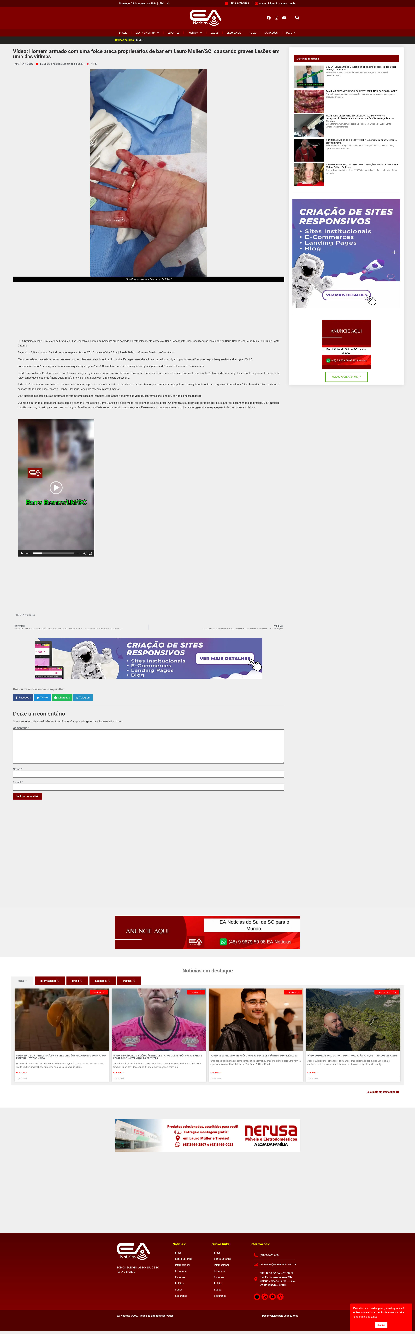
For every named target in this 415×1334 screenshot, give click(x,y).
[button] (297, 17)
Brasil (123, 32)
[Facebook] (268, 17)
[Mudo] (85, 553)
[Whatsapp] (280, 1296)
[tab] (22, 980)
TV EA (252, 32)
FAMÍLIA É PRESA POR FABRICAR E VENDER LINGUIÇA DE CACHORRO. (362, 91)
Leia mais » (21, 1073)
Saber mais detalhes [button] (365, 1316)
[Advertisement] (148, 308)
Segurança (234, 32)
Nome (17, 769)
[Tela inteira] (90, 553)
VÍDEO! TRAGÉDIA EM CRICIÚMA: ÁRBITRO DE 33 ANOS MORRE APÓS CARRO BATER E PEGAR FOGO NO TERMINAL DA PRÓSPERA (157, 1057)
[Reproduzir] (22, 553)
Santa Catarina (145, 32)
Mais (289, 32)
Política (193, 32)
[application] (56, 488)
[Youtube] (284, 17)
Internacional (182, 1265)
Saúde (214, 32)
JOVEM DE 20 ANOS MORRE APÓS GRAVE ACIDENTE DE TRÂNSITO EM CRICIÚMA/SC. (254, 1055)
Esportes (173, 32)
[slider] (53, 553)
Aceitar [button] (381, 1325)
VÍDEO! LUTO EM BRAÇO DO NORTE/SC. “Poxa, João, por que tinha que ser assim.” (352, 1055)
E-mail (18, 782)
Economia (181, 1271)
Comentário (21, 728)
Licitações (271, 32)
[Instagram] (276, 17)
